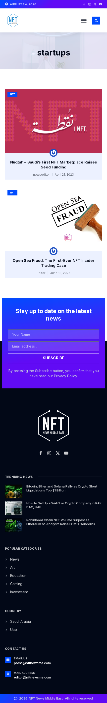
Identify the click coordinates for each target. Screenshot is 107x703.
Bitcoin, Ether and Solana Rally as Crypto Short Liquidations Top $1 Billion (61, 488)
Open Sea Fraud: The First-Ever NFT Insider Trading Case (53, 263)
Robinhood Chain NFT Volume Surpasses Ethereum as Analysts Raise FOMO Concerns (60, 522)
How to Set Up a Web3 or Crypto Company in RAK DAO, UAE (64, 505)
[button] (83, 20)
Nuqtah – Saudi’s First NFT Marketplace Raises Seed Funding (53, 164)
